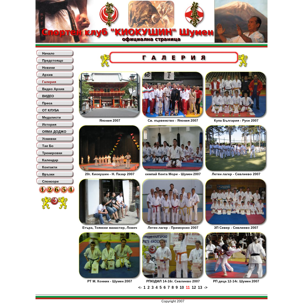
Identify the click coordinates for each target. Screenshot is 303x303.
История (49, 124)
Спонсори (50, 181)
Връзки (48, 174)
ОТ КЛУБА (50, 110)
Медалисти (51, 117)
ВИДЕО (48, 96)
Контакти (49, 167)
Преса (47, 103)
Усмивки (49, 139)
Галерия (49, 82)
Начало (48, 53)
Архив (47, 75)
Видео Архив (53, 89)
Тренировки (52, 153)
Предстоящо (52, 60)
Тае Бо (47, 146)
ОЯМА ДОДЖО (54, 131)
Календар (50, 160)
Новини (48, 67)
